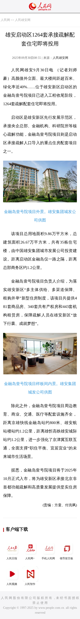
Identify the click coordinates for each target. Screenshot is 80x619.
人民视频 (11, 584)
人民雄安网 (22, 20)
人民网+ (30, 558)
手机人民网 (48, 558)
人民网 (5, 20)
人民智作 (30, 584)
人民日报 (11, 558)
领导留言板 (66, 558)
